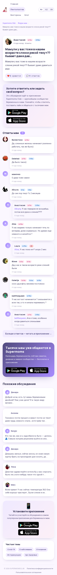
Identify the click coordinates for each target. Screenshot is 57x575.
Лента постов (17, 9)
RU (41, 9)
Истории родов (14, 555)
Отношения (41, 549)
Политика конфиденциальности (40, 569)
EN (52, 9)
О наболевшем (25, 549)
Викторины (15, 15)
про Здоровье (31, 555)
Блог (27, 15)
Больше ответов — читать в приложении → (28, 333)
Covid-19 (11, 549)
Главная (14, 4)
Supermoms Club (9, 23)
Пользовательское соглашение (28, 572)
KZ (46, 9)
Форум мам (22, 23)
